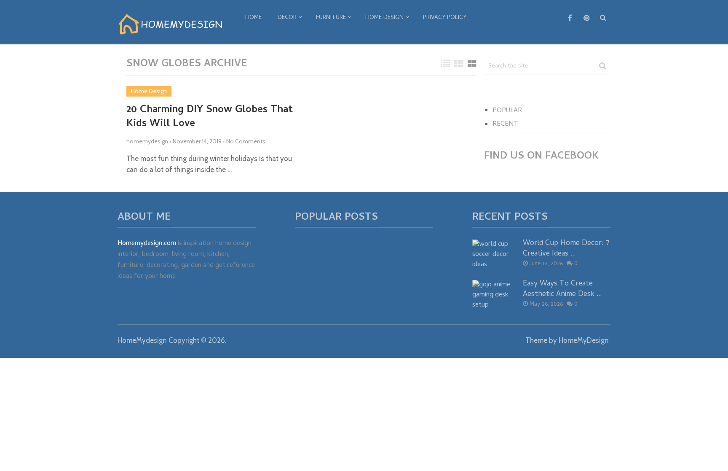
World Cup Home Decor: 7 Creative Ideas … (566, 248)
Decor (287, 18)
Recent (505, 124)
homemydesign (147, 141)
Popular (507, 110)
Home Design (384, 18)
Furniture (331, 18)
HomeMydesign (142, 340)
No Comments (245, 141)
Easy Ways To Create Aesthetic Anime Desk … (562, 289)
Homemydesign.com (147, 243)
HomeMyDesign (584, 340)
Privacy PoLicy (444, 18)
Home (253, 18)
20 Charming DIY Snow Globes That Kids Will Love (209, 117)
